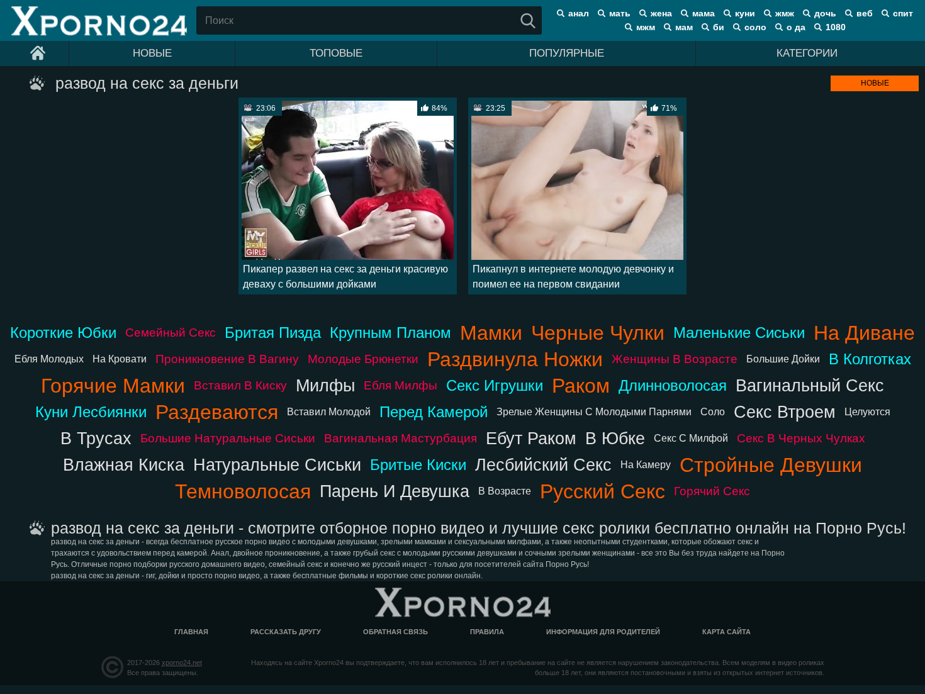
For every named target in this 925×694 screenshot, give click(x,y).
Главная (191, 631)
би (718, 27)
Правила (487, 631)
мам (684, 27)
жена (661, 13)
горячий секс (712, 491)
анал (578, 13)
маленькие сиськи (739, 332)
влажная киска (123, 464)
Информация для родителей (603, 631)
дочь (825, 13)
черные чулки (597, 333)
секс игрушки (494, 385)
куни (745, 13)
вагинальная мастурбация (400, 438)
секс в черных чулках (801, 438)
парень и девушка (394, 491)
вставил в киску (240, 385)
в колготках (870, 358)
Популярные (566, 53)
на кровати (119, 359)
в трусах (96, 438)
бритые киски (418, 464)
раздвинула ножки (515, 359)
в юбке (615, 438)
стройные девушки (771, 465)
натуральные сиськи (277, 464)
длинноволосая (673, 385)
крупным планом (390, 332)
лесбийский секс (543, 464)
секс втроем (785, 412)
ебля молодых (49, 359)
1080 (836, 27)
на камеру (645, 464)
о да (796, 27)
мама (703, 13)
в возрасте (504, 491)
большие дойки (783, 359)
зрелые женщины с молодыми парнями (594, 411)
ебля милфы (400, 385)
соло (755, 27)
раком (581, 386)
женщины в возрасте (674, 359)
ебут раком (531, 438)
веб (864, 13)
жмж (784, 13)
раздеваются (216, 412)
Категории (807, 53)
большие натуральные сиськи (227, 438)
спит (903, 13)
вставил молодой (329, 411)
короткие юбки (63, 332)
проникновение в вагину (227, 359)
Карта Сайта (726, 631)
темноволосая (243, 491)
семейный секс (170, 332)
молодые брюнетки (363, 359)
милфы (325, 385)
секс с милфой (691, 438)
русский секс (602, 491)
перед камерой (433, 411)
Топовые (336, 53)
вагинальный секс (810, 385)
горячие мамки (113, 386)
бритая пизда (273, 332)
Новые (152, 53)
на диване (864, 333)
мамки (491, 333)
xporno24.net (182, 662)
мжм (645, 27)
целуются (867, 411)
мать (620, 13)
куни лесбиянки (91, 411)
